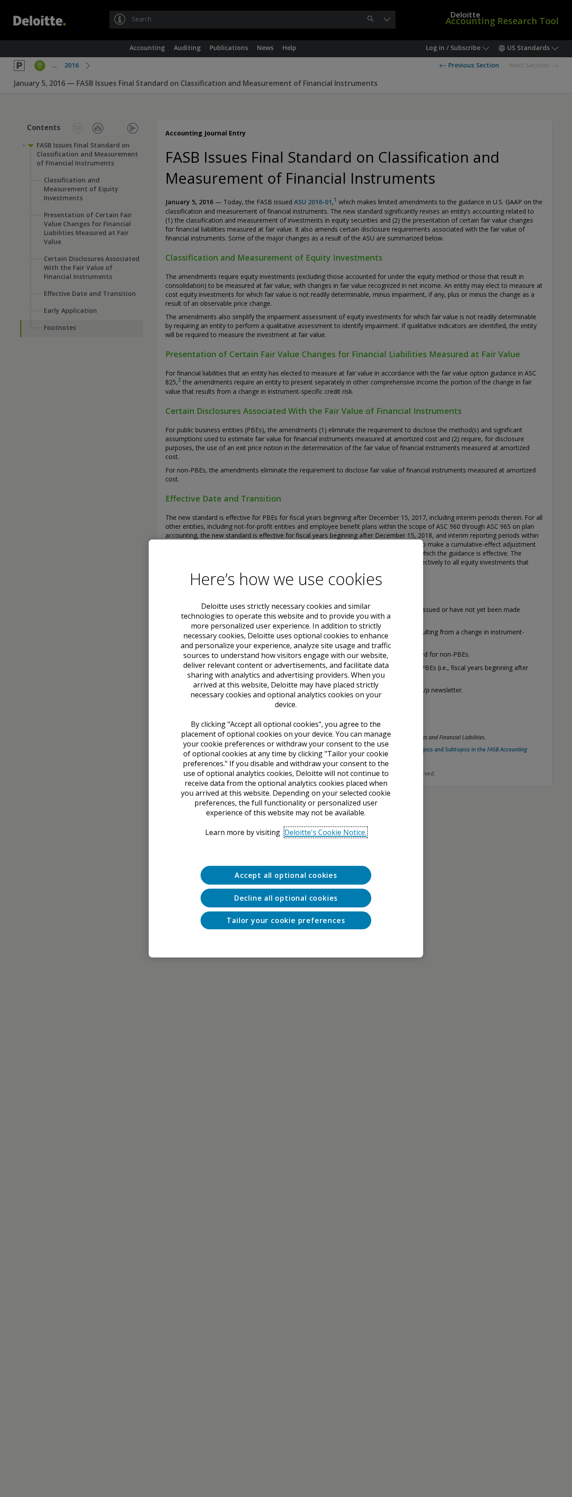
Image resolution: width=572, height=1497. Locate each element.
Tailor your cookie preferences (286, 920)
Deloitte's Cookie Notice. (325, 832)
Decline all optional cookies (286, 897)
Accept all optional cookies (286, 875)
